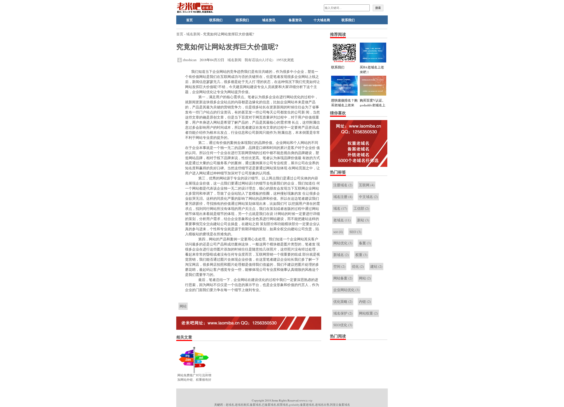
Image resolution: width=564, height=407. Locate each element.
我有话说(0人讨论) (259, 59)
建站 (376, 266)
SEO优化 (342, 324)
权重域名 (282, 405)
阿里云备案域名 (340, 405)
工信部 (361, 208)
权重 (361, 254)
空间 (339, 266)
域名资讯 (268, 19)
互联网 (366, 185)
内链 (365, 301)
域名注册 (342, 196)
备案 (365, 243)
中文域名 (368, 196)
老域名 (342, 220)
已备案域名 (269, 405)
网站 (183, 306)
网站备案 (342, 278)
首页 (189, 19)
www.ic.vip (305, 400)
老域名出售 (322, 405)
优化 (358, 266)
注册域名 (342, 185)
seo (338, 231)
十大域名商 (322, 19)
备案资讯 (295, 19)
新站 (363, 220)
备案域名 (255, 405)
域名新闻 (193, 34)
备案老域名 (307, 405)
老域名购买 (242, 405)
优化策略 (342, 301)
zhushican (189, 59)
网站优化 (342, 243)
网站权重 (368, 313)
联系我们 (216, 19)
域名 (340, 208)
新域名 (341, 254)
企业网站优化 (346, 289)
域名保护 (342, 313)
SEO (355, 231)
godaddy (294, 405)
